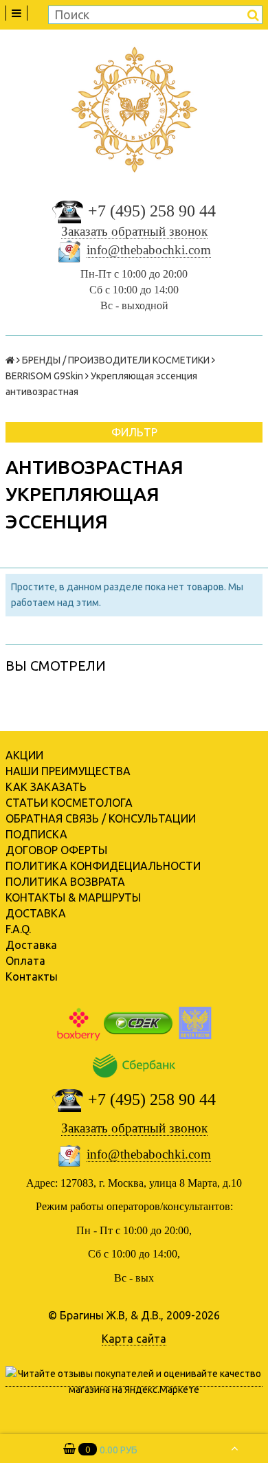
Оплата (25, 960)
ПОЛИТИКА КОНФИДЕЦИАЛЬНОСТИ (103, 866)
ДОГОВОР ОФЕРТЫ (56, 850)
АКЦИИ (24, 755)
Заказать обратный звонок (134, 231)
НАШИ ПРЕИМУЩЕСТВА (68, 771)
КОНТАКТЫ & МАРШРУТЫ (73, 897)
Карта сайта (134, 1338)
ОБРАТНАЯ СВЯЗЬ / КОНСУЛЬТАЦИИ (100, 818)
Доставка (31, 945)
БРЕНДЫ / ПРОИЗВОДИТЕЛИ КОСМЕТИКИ (116, 360)
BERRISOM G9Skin (44, 375)
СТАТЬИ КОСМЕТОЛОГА (69, 802)
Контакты (31, 976)
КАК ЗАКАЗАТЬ (46, 787)
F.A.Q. (18, 929)
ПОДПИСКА (36, 834)
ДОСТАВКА (35, 913)
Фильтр (134, 432)
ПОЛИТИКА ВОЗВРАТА (65, 881)
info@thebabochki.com (149, 250)
